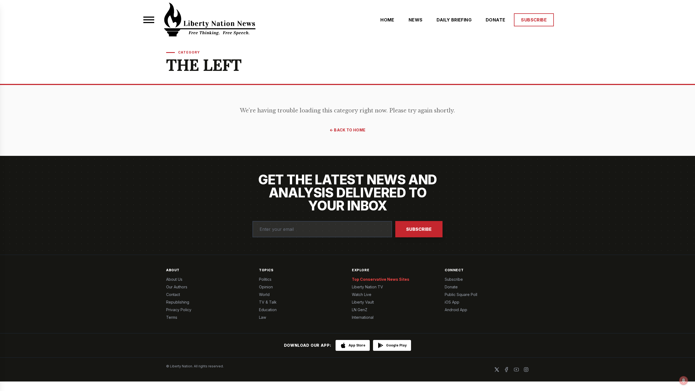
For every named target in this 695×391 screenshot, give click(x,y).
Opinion (266, 287)
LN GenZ (359, 309)
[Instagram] (526, 369)
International (363, 317)
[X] (497, 369)
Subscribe (419, 229)
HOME (387, 20)
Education (268, 309)
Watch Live (361, 294)
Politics (265, 279)
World (264, 294)
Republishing (177, 302)
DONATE (495, 20)
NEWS (416, 20)
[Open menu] (148, 19)
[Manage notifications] (683, 380)
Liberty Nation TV (367, 287)
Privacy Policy (178, 309)
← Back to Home (348, 130)
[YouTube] (516, 369)
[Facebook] (506, 369)
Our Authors (176, 287)
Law (262, 317)
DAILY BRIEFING (454, 20)
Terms (171, 317)
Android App (456, 309)
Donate (451, 287)
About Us (174, 279)
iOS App (452, 302)
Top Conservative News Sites (380, 279)
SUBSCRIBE (534, 20)
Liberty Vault (363, 302)
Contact (173, 294)
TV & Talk (268, 302)
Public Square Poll (461, 294)
